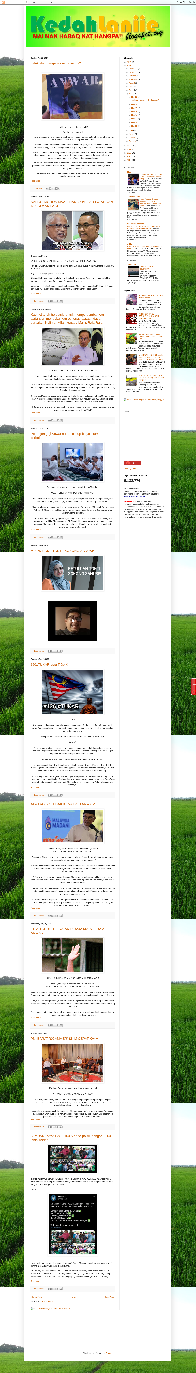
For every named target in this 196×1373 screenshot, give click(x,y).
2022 (129, 146)
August (132, 83)
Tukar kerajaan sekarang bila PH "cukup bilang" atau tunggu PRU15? (151, 378)
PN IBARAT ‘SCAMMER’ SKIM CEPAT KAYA (64, 1039)
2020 (129, 153)
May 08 (134, 126)
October (132, 76)
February (133, 138)
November (133, 72)
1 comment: (38, 188)
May (131, 94)
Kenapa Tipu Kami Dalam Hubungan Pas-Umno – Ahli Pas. (150, 336)
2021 (129, 149)
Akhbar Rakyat (133, 197)
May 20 (134, 104)
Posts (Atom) (47, 1301)
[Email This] (47, 188)
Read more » (36, 181)
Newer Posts (36, 1297)
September (134, 79)
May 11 (134, 119)
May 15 (134, 112)
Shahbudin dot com (135, 224)
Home (73, 1297)
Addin (129, 244)
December (133, 69)
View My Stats (130, 469)
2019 (129, 157)
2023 (129, 65)
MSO (129, 172)
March (132, 134)
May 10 (134, 122)
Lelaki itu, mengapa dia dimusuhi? (56, 63)
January (132, 141)
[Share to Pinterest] (58, 188)
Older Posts (109, 1297)
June (131, 90)
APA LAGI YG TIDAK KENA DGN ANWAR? (63, 804)
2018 (129, 160)
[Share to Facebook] (56, 188)
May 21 (134, 97)
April (131, 130)
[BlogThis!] (50, 188)
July (131, 86)
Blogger (109, 1353)
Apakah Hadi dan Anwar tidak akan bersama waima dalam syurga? (151, 176)
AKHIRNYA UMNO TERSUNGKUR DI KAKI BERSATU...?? (149, 316)
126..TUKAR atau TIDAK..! (50, 664)
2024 (129, 62)
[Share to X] (53, 188)
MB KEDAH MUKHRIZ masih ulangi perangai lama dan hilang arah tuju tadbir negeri (151, 357)
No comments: (39, 301)
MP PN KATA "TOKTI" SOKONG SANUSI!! (63, 551)
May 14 (134, 115)
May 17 (134, 108)
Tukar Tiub (131, 264)
